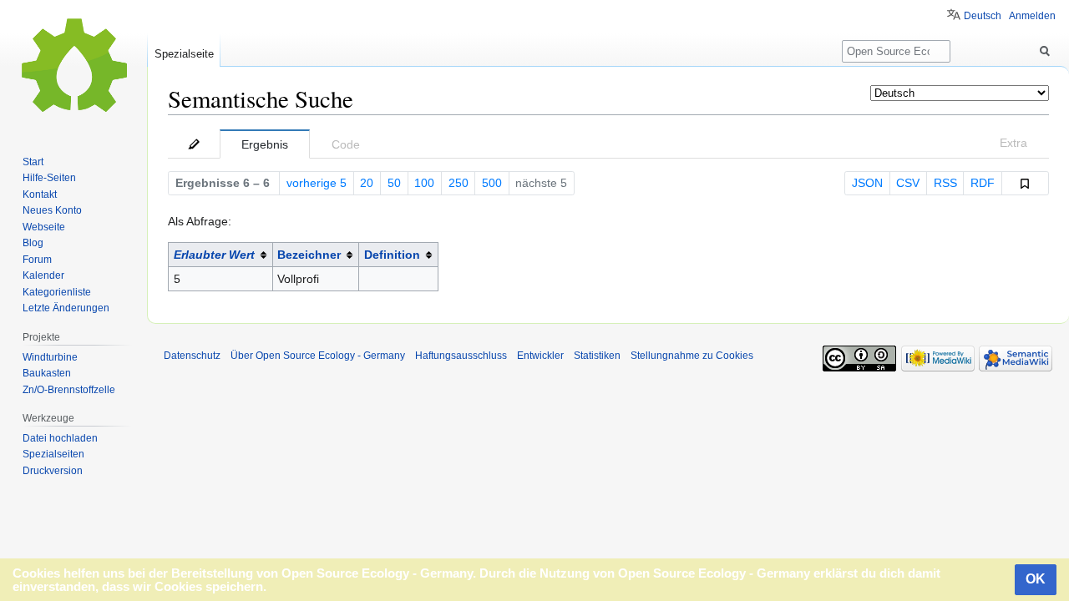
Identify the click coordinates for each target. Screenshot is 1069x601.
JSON (867, 182)
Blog (33, 243)
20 (366, 182)
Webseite (44, 227)
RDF (982, 182)
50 (394, 182)
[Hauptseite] (73, 67)
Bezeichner (309, 254)
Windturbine (50, 357)
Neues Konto (52, 210)
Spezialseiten (53, 454)
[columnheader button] (221, 255)
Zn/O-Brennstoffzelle (69, 390)
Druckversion (53, 471)
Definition (392, 254)
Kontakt (40, 194)
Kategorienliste (57, 292)
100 (424, 182)
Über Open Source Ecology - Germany (318, 355)
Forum (37, 259)
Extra (1013, 142)
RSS (945, 182)
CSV (908, 182)
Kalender (43, 275)
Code (346, 144)
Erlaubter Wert (214, 254)
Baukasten (47, 373)
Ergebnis (264, 144)
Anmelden (1032, 16)
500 (492, 182)
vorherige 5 (316, 182)
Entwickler (540, 355)
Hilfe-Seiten (49, 178)
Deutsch (982, 16)
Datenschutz (192, 355)
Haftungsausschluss (461, 355)
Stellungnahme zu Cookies (692, 355)
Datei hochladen (60, 438)
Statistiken (597, 355)
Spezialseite (184, 54)
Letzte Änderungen (66, 308)
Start (33, 162)
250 (458, 182)
